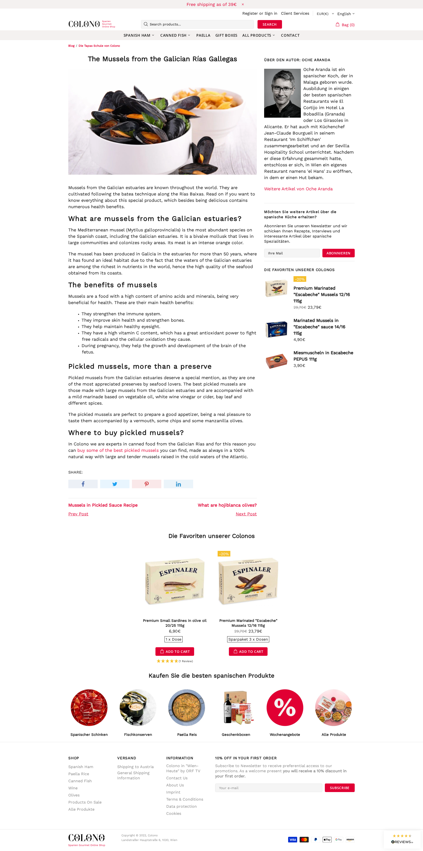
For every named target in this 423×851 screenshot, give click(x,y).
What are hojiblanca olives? (227, 505)
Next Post (246, 513)
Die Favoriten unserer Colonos (211, 536)
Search (270, 24)
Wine (73, 788)
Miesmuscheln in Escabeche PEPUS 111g (323, 356)
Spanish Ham (80, 766)
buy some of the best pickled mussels (118, 450)
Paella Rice (78, 774)
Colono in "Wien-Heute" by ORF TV (183, 768)
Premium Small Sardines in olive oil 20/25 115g (175, 623)
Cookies (173, 813)
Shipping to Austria (135, 766)
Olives (74, 795)
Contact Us (177, 778)
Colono (76, 24)
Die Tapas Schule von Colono (99, 45)
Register (250, 13)
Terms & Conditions (184, 799)
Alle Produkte (81, 809)
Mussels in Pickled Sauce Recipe (103, 505)
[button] (175, 661)
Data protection (181, 806)
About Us (175, 785)
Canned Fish (80, 781)
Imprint (173, 792)
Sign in (271, 13)
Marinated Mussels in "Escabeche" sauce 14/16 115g (319, 327)
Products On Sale (85, 802)
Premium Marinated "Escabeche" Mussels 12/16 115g (322, 294)
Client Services (295, 13)
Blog (71, 45)
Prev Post (78, 513)
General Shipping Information (133, 775)
